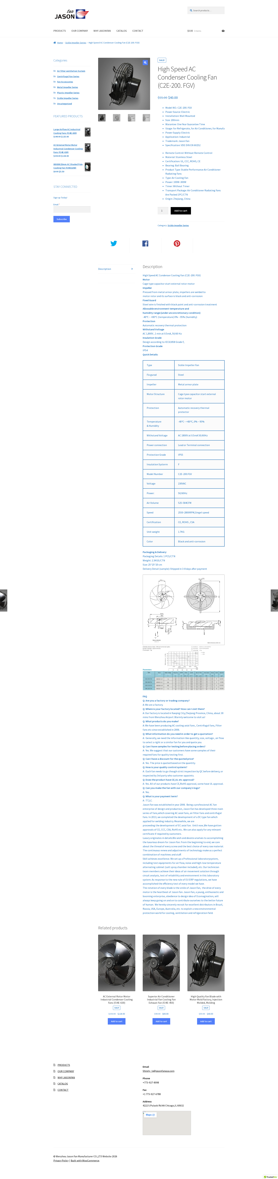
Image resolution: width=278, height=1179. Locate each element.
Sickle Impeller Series (75, 42)
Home (60, 42)
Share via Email (208, 251)
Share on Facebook (145, 251)
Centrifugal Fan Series (68, 76)
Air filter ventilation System (71, 71)
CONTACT (137, 30)
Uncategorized (64, 103)
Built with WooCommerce (85, 1160)
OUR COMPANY (79, 30)
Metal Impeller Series (67, 87)
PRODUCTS (59, 30)
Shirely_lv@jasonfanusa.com (158, 1070)
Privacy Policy (61, 1160)
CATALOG (121, 30)
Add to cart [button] (116, 1021)
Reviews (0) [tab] (104, 278)
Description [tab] (104, 268)
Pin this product (177, 251)
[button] (145, 62)
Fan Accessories (65, 81)
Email (56, 204)
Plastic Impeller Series (68, 92)
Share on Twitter (114, 251)
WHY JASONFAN (102, 30)
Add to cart (180, 210)
